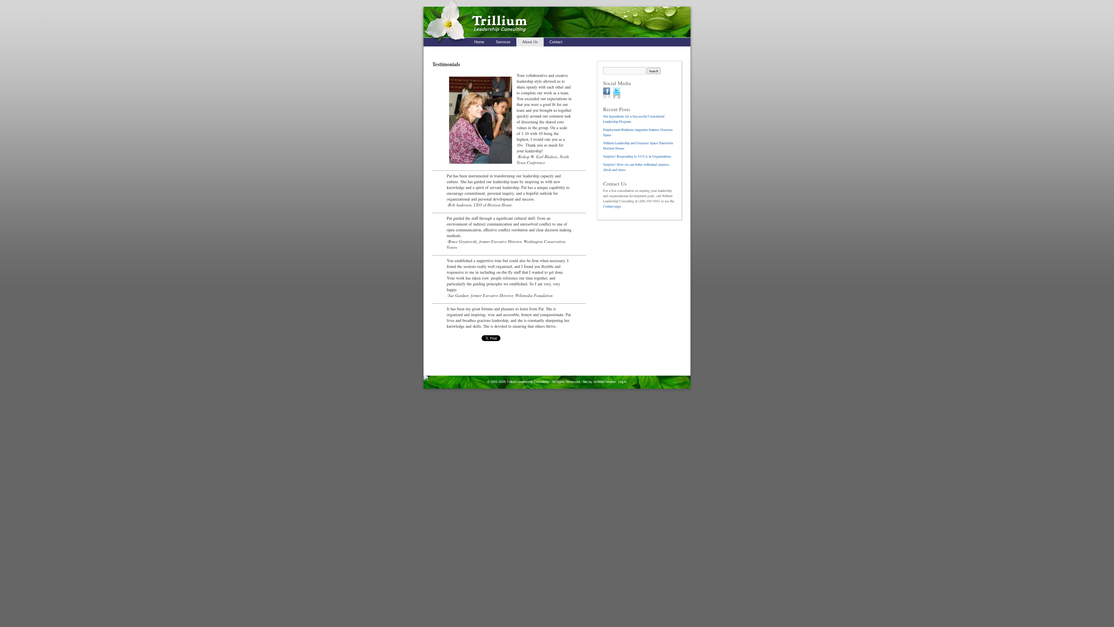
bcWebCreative (605, 381)
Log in (622, 381)
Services (503, 42)
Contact (556, 42)
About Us (530, 42)
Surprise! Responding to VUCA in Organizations (637, 156)
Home (479, 42)
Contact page (612, 206)
